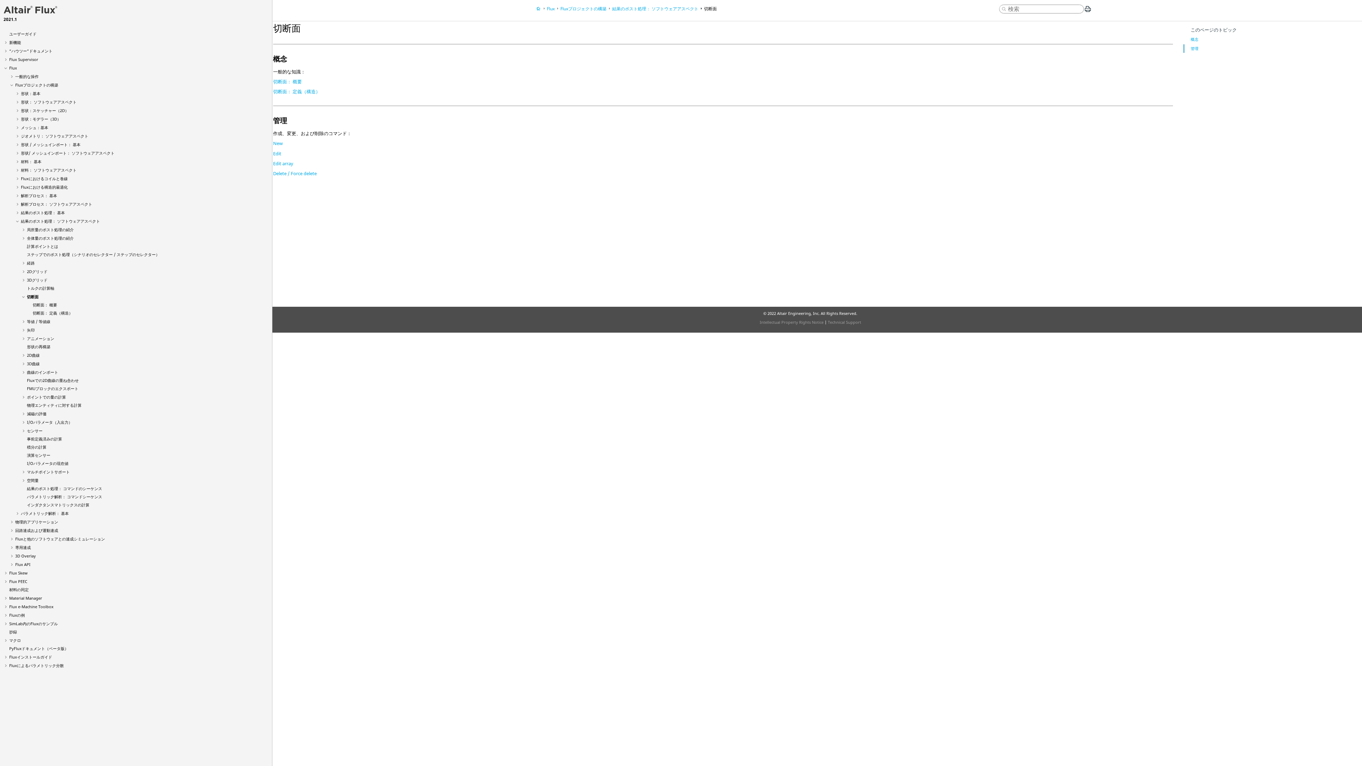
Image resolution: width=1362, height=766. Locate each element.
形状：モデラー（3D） (41, 119)
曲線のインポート (42, 372)
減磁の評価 (36, 413)
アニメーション (40, 338)
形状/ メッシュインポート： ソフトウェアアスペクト (68, 153)
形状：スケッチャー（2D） (45, 110)
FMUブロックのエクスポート (52, 388)
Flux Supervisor (23, 59)
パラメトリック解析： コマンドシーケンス (64, 496)
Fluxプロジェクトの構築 (36, 85)
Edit (277, 153)
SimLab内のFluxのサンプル (33, 623)
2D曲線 (33, 355)
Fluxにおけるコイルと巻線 (44, 178)
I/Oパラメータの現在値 (47, 463)
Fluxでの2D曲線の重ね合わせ (53, 380)
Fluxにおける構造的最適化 (44, 187)
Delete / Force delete (295, 173)
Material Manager (25, 598)
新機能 (15, 42)
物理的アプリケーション (36, 521)
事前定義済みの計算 (44, 439)
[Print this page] (1088, 12)
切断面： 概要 (45, 304)
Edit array (283, 163)
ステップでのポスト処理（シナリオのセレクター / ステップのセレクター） (93, 254)
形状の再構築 (38, 346)
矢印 (31, 330)
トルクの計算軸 (40, 288)
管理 (1194, 48)
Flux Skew (18, 573)
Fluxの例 (17, 615)
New (278, 143)
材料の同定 (19, 589)
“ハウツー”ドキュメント (30, 51)
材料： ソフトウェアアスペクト (49, 170)
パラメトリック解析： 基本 (45, 513)
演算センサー (38, 455)
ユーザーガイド (23, 34)
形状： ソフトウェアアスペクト (49, 102)
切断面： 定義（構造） (53, 313)
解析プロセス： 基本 (39, 195)
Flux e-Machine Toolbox (31, 606)
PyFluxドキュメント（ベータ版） (38, 648)
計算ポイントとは (42, 246)
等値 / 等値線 (38, 321)
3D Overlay (25, 556)
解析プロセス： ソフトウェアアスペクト (56, 204)
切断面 (33, 296)
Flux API (23, 564)
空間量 (33, 480)
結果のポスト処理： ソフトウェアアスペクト (60, 221)
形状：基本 (30, 93)
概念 (1194, 39)
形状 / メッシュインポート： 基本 (51, 144)
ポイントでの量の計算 (46, 397)
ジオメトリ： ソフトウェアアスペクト (54, 136)
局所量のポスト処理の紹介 (50, 229)
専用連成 (23, 547)
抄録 (13, 631)
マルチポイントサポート (48, 471)
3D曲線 (33, 363)
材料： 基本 (31, 161)
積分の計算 (36, 447)
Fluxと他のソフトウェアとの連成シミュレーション (60, 539)
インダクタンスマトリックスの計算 (58, 504)
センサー (35, 430)
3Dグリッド (37, 280)
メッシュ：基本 (34, 127)
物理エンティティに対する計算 (54, 405)
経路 (31, 263)
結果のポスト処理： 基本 (43, 212)
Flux (13, 68)
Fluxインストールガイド (30, 657)
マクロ (15, 640)
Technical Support (844, 322)
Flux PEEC (18, 581)
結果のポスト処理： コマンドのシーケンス (64, 488)
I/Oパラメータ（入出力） (49, 422)
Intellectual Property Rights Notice (792, 322)
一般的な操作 (27, 76)
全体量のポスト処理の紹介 (50, 238)
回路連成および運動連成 (36, 530)
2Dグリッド (37, 271)
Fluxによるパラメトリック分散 (36, 665)
